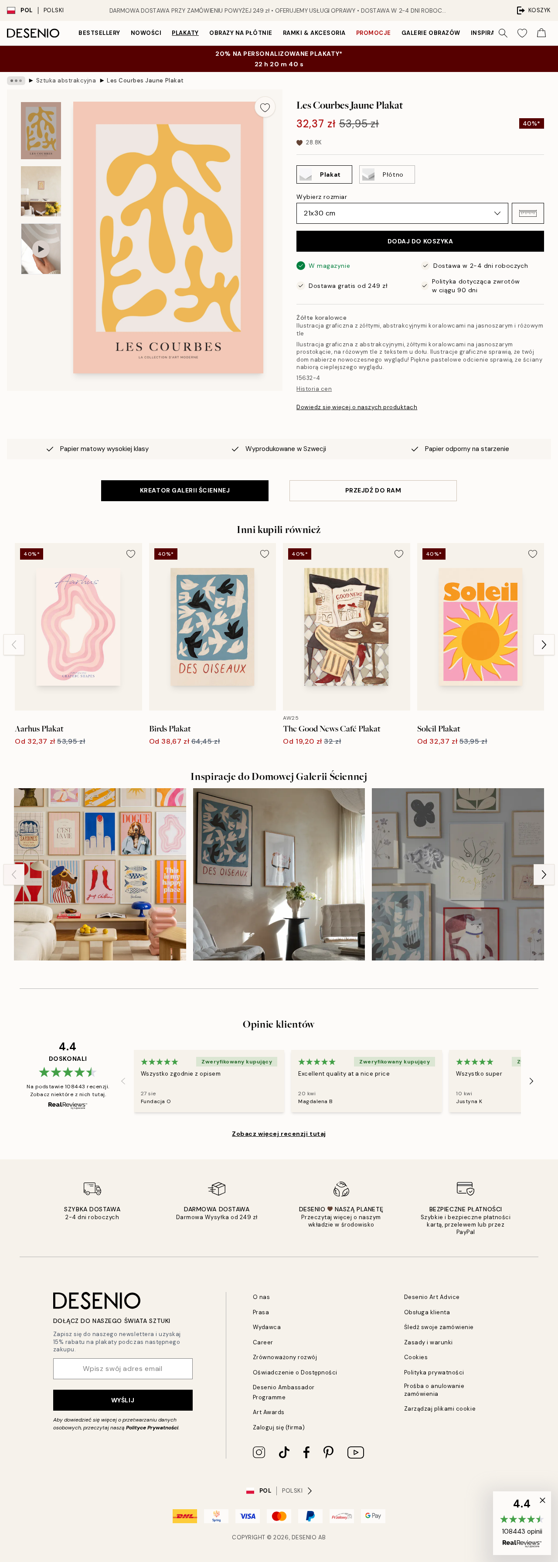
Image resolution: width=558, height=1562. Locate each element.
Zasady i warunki (428, 1342)
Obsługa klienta (427, 1312)
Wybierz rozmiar (321, 197)
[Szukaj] (503, 33)
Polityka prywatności (434, 1372)
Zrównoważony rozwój (285, 1357)
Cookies (416, 1357)
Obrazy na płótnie (240, 33)
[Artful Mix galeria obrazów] (458, 874)
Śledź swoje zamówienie (439, 1327)
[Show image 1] (41, 130)
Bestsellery (99, 33)
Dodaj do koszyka (420, 241)
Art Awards (269, 1412)
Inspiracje (489, 33)
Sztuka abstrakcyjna (66, 80)
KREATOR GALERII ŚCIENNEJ (185, 490)
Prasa (261, 1312)
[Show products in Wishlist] (522, 33)
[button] (528, 213)
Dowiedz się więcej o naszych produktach (356, 407)
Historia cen (314, 389)
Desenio (304, 1537)
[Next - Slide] (544, 644)
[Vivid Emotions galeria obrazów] (100, 874)
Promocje (373, 33)
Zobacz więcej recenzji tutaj (279, 1134)
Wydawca (267, 1327)
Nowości (146, 33)
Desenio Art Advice (432, 1297)
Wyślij (122, 1400)
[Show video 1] (41, 248)
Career (263, 1342)
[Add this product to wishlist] (265, 106)
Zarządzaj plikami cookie (440, 1408)
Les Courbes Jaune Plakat (145, 80)
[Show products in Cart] (541, 33)
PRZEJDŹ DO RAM (373, 490)
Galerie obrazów (430, 33)
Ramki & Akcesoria (314, 33)
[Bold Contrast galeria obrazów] (279, 874)
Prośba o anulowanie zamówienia (434, 1389)
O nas (261, 1297)
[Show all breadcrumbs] (16, 80)
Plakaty (185, 33)
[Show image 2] (41, 191)
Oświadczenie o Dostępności (295, 1372)
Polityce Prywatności (152, 1427)
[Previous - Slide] (13, 644)
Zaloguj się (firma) (279, 1427)
